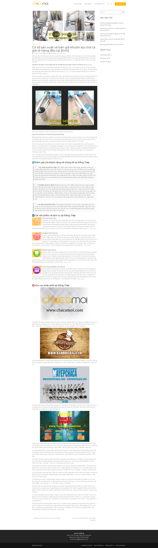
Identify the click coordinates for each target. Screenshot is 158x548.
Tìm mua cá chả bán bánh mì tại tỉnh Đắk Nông (83, 519)
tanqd (46, 53)
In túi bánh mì (99, 4)
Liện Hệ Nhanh (120, 4)
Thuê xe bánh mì (98, 545)
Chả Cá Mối (78, 4)
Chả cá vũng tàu (120, 545)
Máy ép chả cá (109, 545)
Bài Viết (109, 4)
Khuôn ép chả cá (36, 44)
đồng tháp (53, 53)
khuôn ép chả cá (61, 53)
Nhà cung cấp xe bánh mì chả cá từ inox (111, 44)
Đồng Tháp (88, 64)
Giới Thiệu (88, 4)
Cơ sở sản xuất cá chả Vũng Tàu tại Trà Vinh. (48, 518)
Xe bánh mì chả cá (105, 61)
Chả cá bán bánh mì (106, 55)
